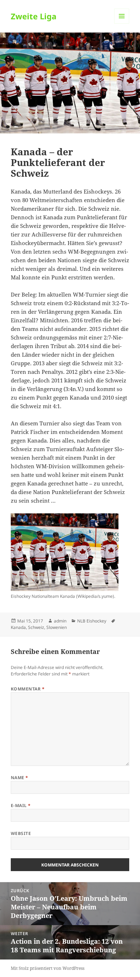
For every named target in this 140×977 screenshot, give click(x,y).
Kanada (18, 627)
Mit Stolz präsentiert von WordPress (47, 968)
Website (21, 833)
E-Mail (21, 805)
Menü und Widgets (122, 23)
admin (60, 621)
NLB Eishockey (91, 621)
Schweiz (36, 627)
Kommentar (28, 689)
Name (19, 778)
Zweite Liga (33, 16)
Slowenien (56, 627)
